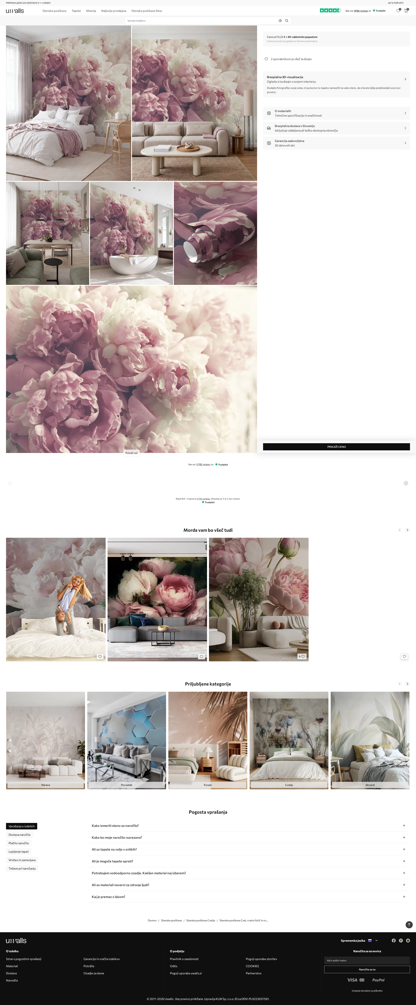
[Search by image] (280, 20)
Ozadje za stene (94, 973)
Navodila (12, 980)
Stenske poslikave (171, 920)
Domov (152, 920)
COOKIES (252, 966)
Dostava (11, 973)
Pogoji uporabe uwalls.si (186, 973)
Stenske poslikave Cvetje (200, 920)
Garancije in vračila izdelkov (102, 959)
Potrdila (89, 966)
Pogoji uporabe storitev (261, 959)
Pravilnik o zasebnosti (184, 959)
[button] (399, 530)
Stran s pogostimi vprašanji (23, 959)
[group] (45, 740)
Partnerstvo (253, 973)
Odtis (173, 966)
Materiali (12, 966)
